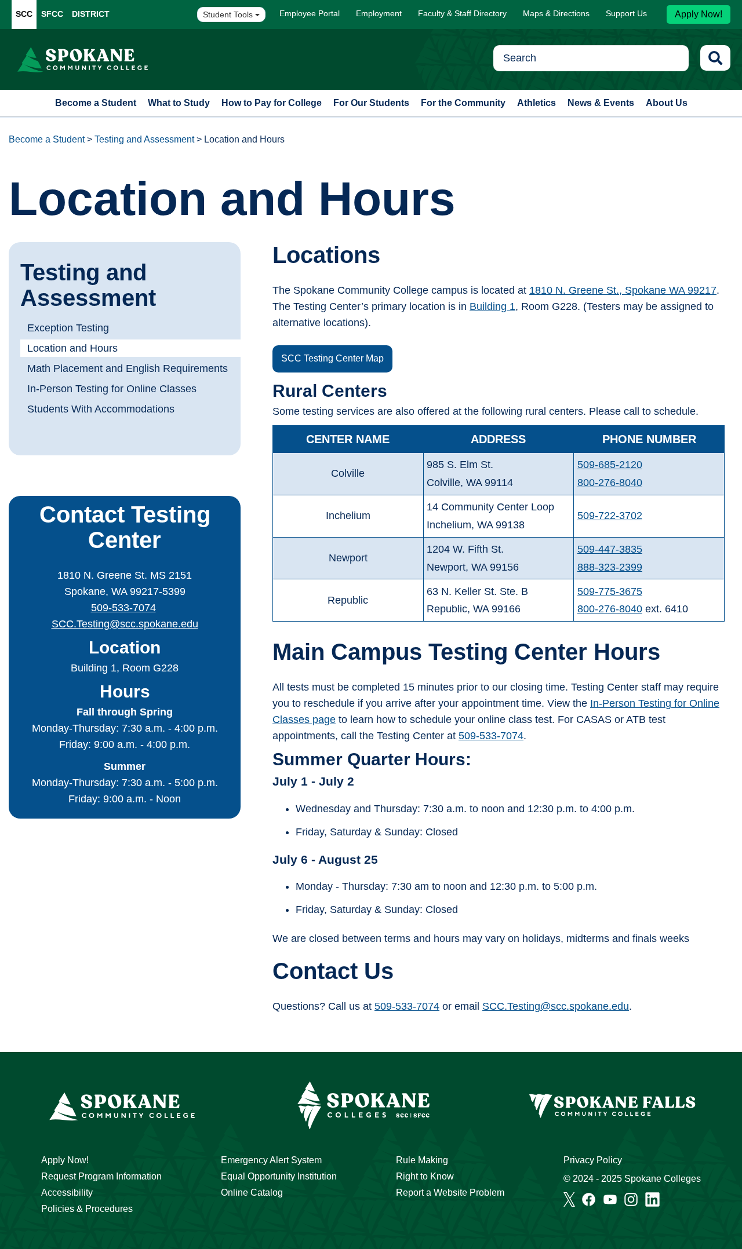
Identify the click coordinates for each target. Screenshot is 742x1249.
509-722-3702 (609, 515)
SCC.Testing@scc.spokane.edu (125, 624)
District (91, 14)
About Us (667, 103)
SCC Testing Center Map (332, 358)
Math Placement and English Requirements (127, 368)
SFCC (52, 14)
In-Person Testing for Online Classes (112, 389)
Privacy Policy (592, 1160)
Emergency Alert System (271, 1160)
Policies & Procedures (87, 1209)
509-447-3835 (609, 549)
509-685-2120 (609, 464)
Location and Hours (72, 348)
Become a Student (95, 103)
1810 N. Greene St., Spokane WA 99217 (622, 290)
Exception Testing (68, 328)
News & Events (601, 103)
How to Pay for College (271, 103)
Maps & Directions (556, 13)
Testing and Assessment (144, 139)
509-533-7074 (123, 607)
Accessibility (67, 1192)
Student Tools (229, 14)
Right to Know (425, 1176)
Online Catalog (252, 1192)
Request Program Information (101, 1176)
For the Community (463, 103)
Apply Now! (698, 14)
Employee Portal (309, 13)
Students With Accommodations (100, 409)
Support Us (626, 13)
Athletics (536, 103)
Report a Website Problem (450, 1192)
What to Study (179, 103)
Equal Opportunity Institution (279, 1176)
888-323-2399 (609, 567)
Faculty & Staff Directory (462, 13)
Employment (379, 13)
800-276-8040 (609, 482)
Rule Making (422, 1160)
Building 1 (492, 306)
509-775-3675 (609, 591)
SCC (24, 14)
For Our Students (371, 103)
